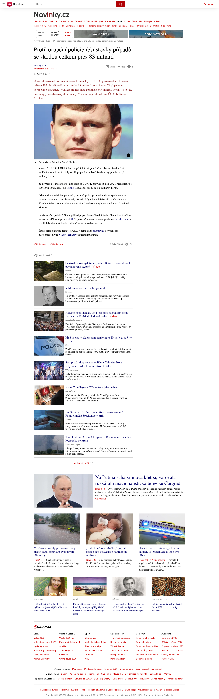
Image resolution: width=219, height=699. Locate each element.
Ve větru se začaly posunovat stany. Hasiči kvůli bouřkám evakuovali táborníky (55, 551)
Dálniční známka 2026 (171, 642)
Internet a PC (40, 26)
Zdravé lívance (117, 646)
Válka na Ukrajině (94, 21)
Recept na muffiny (119, 642)
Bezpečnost (70, 391)
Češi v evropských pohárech (149, 669)
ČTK (44, 65)
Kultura (127, 21)
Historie (80, 26)
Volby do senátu (41, 654)
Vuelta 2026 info (66, 638)
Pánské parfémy (175, 679)
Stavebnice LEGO (83, 679)
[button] (83, 131)
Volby (70, 21)
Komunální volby (41, 659)
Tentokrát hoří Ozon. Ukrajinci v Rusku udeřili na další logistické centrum (98, 438)
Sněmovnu (98, 230)
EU (71, 219)
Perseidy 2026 (111, 669)
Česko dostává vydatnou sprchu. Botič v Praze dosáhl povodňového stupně (97, 265)
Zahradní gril (156, 674)
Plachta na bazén (77, 674)
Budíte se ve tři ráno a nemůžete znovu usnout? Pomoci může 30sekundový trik (94, 414)
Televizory (144, 679)
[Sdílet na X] (131, 244)
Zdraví (68, 420)
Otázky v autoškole (170, 654)
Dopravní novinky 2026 (172, 646)
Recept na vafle (117, 654)
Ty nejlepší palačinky (120, 638)
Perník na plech (117, 659)
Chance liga (90, 638)
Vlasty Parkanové (68, 234)
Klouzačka (118, 674)
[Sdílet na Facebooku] (126, 244)
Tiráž (82, 690)
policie (72, 187)
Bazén (64, 674)
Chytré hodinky (158, 679)
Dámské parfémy (102, 679)
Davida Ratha (121, 219)
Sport (107, 26)
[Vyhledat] (120, 4)
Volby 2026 (39, 638)
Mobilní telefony (65, 679)
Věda (61, 26)
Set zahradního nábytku (136, 674)
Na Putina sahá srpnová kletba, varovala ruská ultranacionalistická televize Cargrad (137, 480)
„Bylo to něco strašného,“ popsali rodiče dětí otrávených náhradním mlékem (106, 551)
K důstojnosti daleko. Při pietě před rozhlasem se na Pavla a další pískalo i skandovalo (96, 314)
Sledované (166, 26)
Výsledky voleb (41, 646)
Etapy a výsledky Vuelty (70, 642)
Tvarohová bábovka (119, 650)
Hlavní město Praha (73, 320)
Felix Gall (63, 654)
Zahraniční (79, 21)
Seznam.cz (209, 4)
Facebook (44, 690)
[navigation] (3, 4)
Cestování (70, 26)
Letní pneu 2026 (169, 638)
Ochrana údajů (129, 690)
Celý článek (100, 498)
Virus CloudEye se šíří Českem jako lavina (91, 387)
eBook (112, 66)
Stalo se (53, 21)
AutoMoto (52, 26)
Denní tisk (154, 26)
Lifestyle (148, 21)
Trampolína (93, 674)
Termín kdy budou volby (45, 650)
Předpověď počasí (93, 669)
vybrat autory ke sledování (44, 69)
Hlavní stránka (40, 21)
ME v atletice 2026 (93, 650)
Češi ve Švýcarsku (144, 650)
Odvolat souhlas (145, 690)
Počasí (132, 26)
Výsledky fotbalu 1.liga (95, 642)
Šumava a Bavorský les (147, 646)
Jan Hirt (63, 646)
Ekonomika (137, 21)
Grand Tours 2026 (67, 659)
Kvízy (114, 26)
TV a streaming (71, 370)
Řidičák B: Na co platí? (172, 650)
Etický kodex (113, 690)
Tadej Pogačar (66, 650)
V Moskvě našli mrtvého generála (85, 288)
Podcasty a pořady (95, 26)
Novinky (37, 65)
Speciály (123, 26)
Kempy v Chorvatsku (146, 638)
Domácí (62, 21)
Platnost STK (167, 659)
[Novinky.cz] (52, 15)
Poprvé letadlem (143, 642)
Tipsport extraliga (93, 646)
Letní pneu (117, 679)
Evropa (68, 292)
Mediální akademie (96, 690)
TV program (142, 26)
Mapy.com (77, 669)
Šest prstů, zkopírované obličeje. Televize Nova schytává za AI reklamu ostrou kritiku (93, 364)
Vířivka (167, 674)
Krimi (119, 21)
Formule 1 (90, 654)
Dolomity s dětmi (144, 659)
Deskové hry (131, 679)
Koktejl (157, 21)
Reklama (64, 690)
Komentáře (110, 21)
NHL (87, 659)
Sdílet (123, 66)
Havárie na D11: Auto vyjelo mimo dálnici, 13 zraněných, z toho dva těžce (160, 551)
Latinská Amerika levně (147, 654)
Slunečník (106, 674)
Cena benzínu (126, 669)
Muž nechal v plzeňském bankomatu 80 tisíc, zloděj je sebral (98, 339)
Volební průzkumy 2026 (45, 642)
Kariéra (74, 690)
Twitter (55, 690)
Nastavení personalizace (167, 690)
